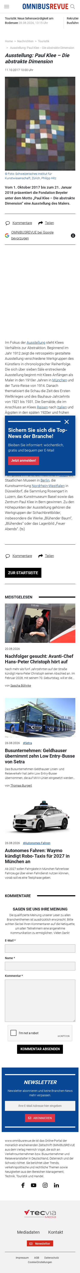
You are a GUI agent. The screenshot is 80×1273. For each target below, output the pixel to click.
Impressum (22, 1257)
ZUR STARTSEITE (23, 573)
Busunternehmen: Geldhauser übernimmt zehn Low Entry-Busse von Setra (40, 756)
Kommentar (13, 975)
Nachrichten (25, 41)
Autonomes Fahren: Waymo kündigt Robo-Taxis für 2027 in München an (37, 856)
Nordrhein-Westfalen (48, 486)
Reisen (42, 407)
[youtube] (33, 1185)
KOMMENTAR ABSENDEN (40, 1049)
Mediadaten (28, 1232)
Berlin (45, 480)
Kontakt (55, 1232)
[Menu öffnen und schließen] (7, 7)
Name (9, 958)
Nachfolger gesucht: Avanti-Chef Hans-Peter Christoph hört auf (39, 659)
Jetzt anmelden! (23, 461)
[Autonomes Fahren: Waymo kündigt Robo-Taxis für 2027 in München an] (40, 817)
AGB (36, 1257)
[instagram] (45, 1185)
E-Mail (9, 940)
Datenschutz (51, 1257)
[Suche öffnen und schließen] (71, 6)
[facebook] (23, 1185)
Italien (62, 407)
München (59, 380)
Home (9, 41)
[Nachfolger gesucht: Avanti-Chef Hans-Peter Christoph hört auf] (40, 623)
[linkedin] (56, 1185)
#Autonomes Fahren (36, 843)
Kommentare (22, 223)
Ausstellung (36, 342)
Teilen (49, 223)
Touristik (43, 41)
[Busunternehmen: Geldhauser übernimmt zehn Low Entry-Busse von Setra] (40, 717)
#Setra (27, 743)
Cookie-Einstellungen (40, 1262)
